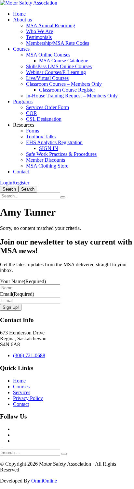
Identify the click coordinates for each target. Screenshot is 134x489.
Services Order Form (47, 107)
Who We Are (39, 31)
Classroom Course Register (67, 90)
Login (6, 182)
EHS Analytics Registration (54, 142)
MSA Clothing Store (47, 166)
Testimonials (39, 37)
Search (9, 189)
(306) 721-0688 (29, 355)
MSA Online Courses (48, 54)
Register (20, 182)
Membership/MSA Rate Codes (57, 43)
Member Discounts (45, 160)
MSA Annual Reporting (50, 25)
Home (19, 14)
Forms (32, 130)
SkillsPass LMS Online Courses (59, 66)
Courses (21, 49)
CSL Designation (43, 119)
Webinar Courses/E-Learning (56, 72)
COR (31, 113)
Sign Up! (11, 307)
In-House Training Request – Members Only (72, 95)
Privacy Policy (28, 398)
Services (21, 392)
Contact (21, 171)
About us (22, 19)
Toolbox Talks (41, 136)
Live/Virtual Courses (47, 78)
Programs (23, 101)
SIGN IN (48, 148)
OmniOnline (44, 480)
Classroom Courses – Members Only (64, 84)
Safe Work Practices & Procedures (61, 154)
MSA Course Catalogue (63, 60)
